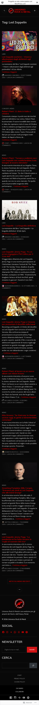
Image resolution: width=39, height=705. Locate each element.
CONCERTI (5, 108)
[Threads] (19, 632)
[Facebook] (3, 632)
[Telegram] (11, 632)
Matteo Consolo (11, 522)
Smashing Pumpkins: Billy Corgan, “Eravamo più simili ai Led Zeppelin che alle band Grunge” (18, 490)
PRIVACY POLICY (19, 678)
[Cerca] (33, 665)
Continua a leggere (9, 72)
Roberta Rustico (11, 452)
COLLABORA (19, 691)
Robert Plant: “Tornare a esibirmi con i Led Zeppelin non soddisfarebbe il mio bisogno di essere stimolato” (19, 160)
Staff (7, 143)
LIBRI (4, 54)
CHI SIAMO (19, 688)
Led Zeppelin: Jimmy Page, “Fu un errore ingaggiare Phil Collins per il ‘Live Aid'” (17, 254)
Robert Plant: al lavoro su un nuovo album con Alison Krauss (18, 372)
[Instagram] (7, 632)
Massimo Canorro (12, 75)
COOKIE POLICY (19, 682)
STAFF (19, 675)
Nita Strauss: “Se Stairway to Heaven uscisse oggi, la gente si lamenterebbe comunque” (19, 417)
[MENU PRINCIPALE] (34, 10)
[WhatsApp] (15, 632)
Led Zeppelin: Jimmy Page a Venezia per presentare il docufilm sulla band (18, 323)
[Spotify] (26, 632)
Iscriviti (31, 650)
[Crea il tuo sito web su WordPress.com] (19, 2)
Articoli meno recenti (19, 581)
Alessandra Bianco (12, 286)
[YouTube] (22, 632)
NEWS (12, 108)
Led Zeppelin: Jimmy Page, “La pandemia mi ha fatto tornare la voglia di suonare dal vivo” (16, 539)
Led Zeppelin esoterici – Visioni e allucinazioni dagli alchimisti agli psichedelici (16, 59)
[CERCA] (4, 10)
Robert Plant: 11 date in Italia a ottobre (16, 112)
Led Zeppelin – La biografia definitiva (19, 225)
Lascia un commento (15, 77)
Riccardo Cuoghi (11, 400)
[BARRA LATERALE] (19, 589)
